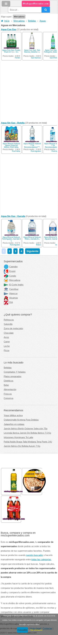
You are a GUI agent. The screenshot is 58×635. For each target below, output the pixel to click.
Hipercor (13, 293)
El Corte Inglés (16, 285)
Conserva (8, 398)
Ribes (38, 245)
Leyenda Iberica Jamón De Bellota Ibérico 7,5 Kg (27, 433)
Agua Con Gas (8, 29)
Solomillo (8, 324)
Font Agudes (36, 151)
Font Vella (16, 151)
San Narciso (36, 58)
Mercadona (19, 21)
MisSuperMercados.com (36, 3)
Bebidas (32, 21)
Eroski (12, 271)
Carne (7, 341)
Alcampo (13, 298)
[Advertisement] (29, 91)
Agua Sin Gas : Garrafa (13, 216)
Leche (7, 346)
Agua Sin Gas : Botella (13, 123)
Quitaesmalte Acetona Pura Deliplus (21, 420)
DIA (11, 302)
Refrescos (9, 320)
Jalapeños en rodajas (14, 424)
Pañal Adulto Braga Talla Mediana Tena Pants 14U (28, 442)
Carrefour (13, 289)
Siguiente (32, 251)
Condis (12, 276)
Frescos (8, 394)
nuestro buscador (34, 555)
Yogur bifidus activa (13, 415)
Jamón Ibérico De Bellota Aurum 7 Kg (22, 446)
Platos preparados (12, 376)
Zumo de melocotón (13, 328)
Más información (36, 630)
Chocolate (9, 333)
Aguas (43, 21)
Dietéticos (8, 381)
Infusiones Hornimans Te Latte (18, 437)
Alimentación (10, 389)
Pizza (6, 350)
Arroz (6, 337)
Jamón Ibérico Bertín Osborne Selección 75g (25, 428)
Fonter (17, 58)
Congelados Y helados (15, 372)
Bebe (6, 385)
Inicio (6, 21)
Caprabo (13, 266)
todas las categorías (41, 559)
